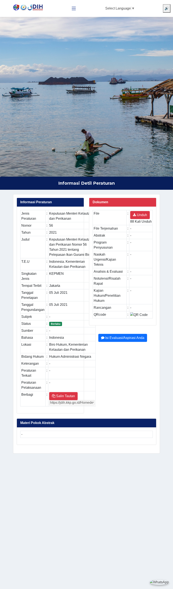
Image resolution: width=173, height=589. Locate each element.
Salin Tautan (65, 396)
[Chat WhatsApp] (159, 582)
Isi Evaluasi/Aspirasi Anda (124, 338)
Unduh (141, 215)
